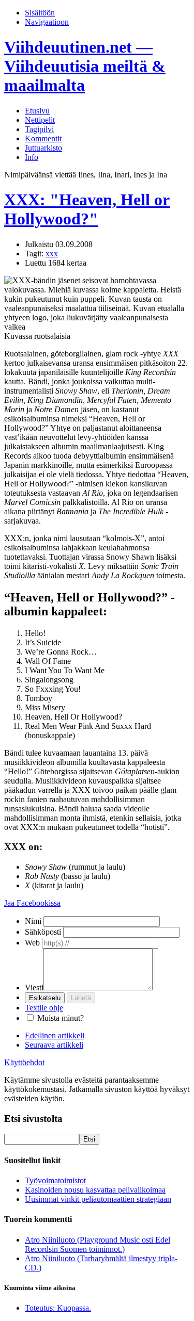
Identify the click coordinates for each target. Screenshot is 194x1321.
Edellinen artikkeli (54, 1035)
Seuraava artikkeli (54, 1044)
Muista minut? (60, 1018)
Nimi (33, 921)
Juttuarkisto (43, 147)
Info (31, 157)
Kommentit (43, 138)
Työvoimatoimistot (55, 1180)
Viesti (34, 987)
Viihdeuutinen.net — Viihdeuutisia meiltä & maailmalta (85, 66)
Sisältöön (40, 12)
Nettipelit (40, 120)
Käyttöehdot (24, 1062)
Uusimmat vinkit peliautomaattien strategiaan (98, 1199)
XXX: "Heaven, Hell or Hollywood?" (87, 209)
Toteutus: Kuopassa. (58, 1307)
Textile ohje (44, 1007)
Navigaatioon (47, 22)
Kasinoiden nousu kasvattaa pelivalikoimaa (95, 1189)
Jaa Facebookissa (32, 903)
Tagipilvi (39, 129)
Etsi (89, 1139)
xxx (52, 253)
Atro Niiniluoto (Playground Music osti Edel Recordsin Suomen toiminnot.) (97, 1244)
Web (32, 942)
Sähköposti (43, 931)
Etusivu (37, 110)
